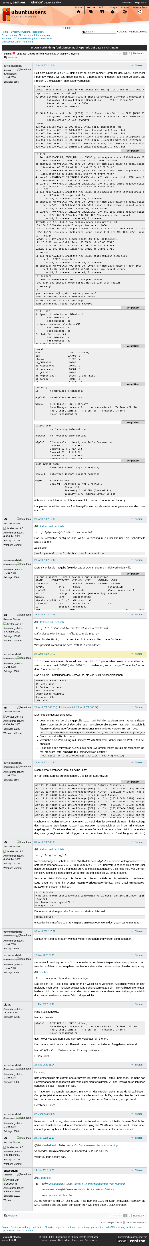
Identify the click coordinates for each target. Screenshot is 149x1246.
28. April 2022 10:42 (44, 560)
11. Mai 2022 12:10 (44, 1004)
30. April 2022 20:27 (44, 931)
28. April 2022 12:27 (44, 654)
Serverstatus (91, 1240)
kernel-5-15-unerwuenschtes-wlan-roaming (92, 1145)
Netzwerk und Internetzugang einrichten (82, 1227)
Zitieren (138, 65)
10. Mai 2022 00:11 (44, 955)
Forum (90, 7)
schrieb (59, 526)
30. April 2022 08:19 (44, 842)
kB (5, 519)
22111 (17, 1195)
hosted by (7, 2)
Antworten (12, 57)
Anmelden (127, 2)
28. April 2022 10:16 (44, 519)
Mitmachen (140, 7)
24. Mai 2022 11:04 (44, 1064)
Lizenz (44, 1240)
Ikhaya (113, 7)
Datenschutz (64, 1240)
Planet (125, 7)
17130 (17, 1017)
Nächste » (138, 53)
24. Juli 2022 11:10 (44, 1137)
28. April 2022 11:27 (44, 614)
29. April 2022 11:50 (44, 762)
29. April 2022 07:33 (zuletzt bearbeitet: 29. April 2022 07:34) (66, 707)
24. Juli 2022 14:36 (44, 1170)
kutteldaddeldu (12, 66)
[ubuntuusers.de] (24, 15)
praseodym (10, 1171)
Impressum (77, 1240)
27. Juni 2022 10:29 (44, 1114)
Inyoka (17, 1237)
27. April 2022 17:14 (44, 65)
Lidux (7, 1004)
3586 (16, 81)
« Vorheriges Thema (111, 1222)
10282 (17, 540)
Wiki (101, 7)
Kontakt (52, 1240)
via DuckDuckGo (138, 31)
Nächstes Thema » (136, 1222)
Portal (78, 7)
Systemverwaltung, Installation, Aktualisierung (35, 1227)
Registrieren (141, 2)
